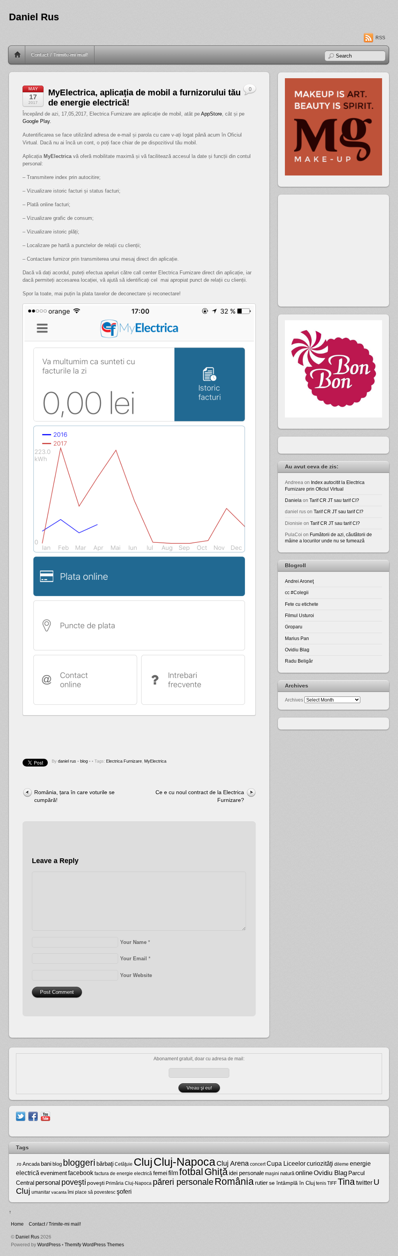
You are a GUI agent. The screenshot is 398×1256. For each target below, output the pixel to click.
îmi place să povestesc (91, 1192)
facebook (80, 1173)
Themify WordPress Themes (94, 1244)
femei (160, 1173)
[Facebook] (33, 1115)
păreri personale (183, 1182)
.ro (18, 1164)
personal (47, 1182)
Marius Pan (297, 638)
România (234, 1181)
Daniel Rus (34, 17)
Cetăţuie (124, 1164)
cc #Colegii (297, 592)
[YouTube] (45, 1115)
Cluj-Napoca (184, 1161)
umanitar (40, 1192)
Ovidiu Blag (297, 649)
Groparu (293, 626)
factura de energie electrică (123, 1173)
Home (17, 55)
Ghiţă (216, 1171)
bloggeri (79, 1163)
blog (84, 761)
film (173, 1173)
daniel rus (67, 761)
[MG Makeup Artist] (333, 173)
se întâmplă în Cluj (292, 1183)
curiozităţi (320, 1163)
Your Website (136, 975)
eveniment (53, 1173)
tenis (321, 1183)
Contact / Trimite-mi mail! (59, 55)
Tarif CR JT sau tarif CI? (334, 500)
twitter (364, 1182)
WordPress (49, 1244)
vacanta (58, 1192)
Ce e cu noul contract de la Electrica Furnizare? (199, 796)
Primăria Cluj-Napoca (129, 1183)
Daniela (293, 500)
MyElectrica (155, 761)
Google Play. (37, 121)
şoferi (124, 1191)
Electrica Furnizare (124, 761)
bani (46, 1164)
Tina (346, 1182)
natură (287, 1173)
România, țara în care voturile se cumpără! (74, 796)
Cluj (143, 1162)
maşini (272, 1173)
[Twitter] (20, 1115)
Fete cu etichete (301, 604)
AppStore (211, 114)
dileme (341, 1164)
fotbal (191, 1171)
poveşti (73, 1182)
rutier (261, 1183)
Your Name (133, 942)
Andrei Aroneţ (299, 581)
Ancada (31, 1164)
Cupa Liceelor (286, 1163)
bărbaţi (104, 1163)
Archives (294, 699)
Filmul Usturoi (299, 615)
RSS (380, 37)
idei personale (246, 1173)
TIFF (332, 1183)
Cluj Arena (232, 1163)
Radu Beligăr (299, 660)
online (303, 1173)
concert (257, 1164)
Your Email (133, 958)
